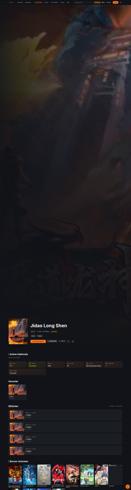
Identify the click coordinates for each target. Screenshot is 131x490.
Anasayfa (20, 2)
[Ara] (75, 2)
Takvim (62, 2)
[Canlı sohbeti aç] (128, 487)
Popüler (46, 2)
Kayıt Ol (115, 2)
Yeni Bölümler (54, 2)
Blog (68, 2)
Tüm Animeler (38, 2)
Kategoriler (28, 2)
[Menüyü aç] (120, 2)
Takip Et (63, 341)
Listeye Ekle (53, 341)
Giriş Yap (109, 2)
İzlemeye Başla (39, 341)
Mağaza (98, 2)
